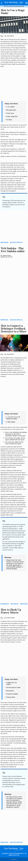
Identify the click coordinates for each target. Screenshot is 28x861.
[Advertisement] (14, 86)
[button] (1, 3)
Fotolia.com (26, 33)
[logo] (14, 3)
